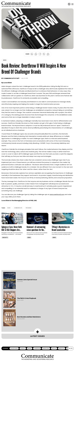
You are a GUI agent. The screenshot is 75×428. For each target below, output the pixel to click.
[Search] (69, 4)
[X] (43, 54)
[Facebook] (39, 54)
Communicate (18, 208)
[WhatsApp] (35, 54)
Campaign (37, 348)
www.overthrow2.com (57, 194)
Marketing (46, 348)
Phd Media (28, 208)
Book (9, 208)
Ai (67, 348)
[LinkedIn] (31, 54)
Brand (29, 348)
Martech (61, 348)
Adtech (54, 348)
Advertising (14, 348)
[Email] (47, 54)
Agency (22, 348)
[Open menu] (72, 4)
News (4, 60)
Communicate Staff (11, 78)
